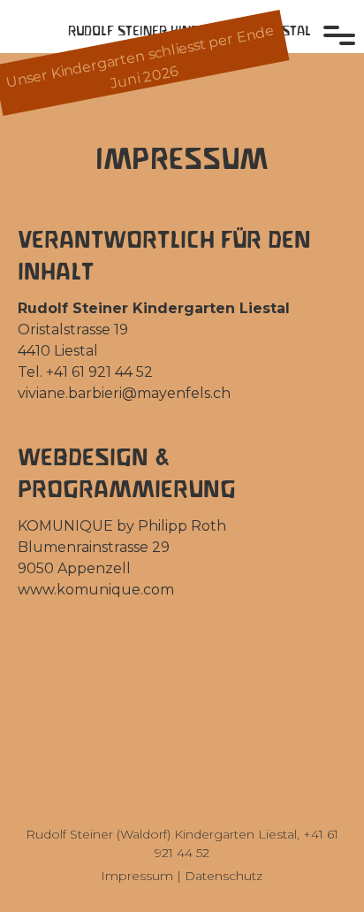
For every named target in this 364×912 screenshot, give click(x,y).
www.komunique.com (96, 589)
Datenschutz (223, 876)
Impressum (137, 876)
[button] (342, 26)
